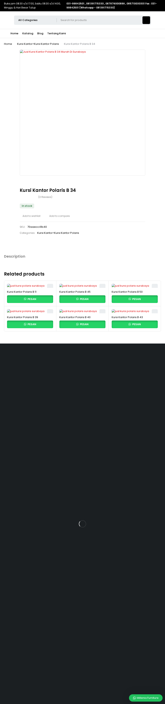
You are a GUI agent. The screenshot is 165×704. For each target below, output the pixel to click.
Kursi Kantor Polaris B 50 (127, 292)
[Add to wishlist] (30, 216)
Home (8, 44)
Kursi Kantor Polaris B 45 (75, 292)
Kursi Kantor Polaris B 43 (127, 317)
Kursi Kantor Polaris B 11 (21, 292)
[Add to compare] (58, 216)
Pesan (31, 299)
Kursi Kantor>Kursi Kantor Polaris (38, 44)
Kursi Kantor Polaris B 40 (75, 317)
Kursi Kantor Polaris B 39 (22, 317)
